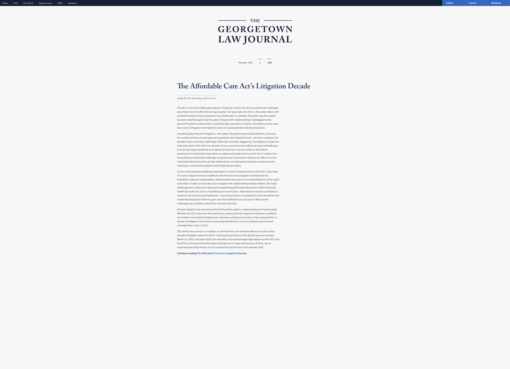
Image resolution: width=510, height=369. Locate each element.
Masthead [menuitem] (496, 3)
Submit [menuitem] (449, 3)
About (5, 3)
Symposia (72, 3)
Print (15, 3)
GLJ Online (28, 3)
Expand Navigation (485, 3)
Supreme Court (45, 3)
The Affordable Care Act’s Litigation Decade (221, 253)
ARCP (60, 3)
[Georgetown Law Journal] (255, 32)
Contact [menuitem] (473, 3)
